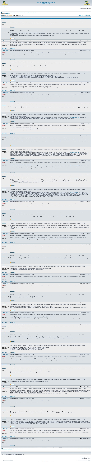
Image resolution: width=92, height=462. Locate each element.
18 (88, 15)
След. (90, 15)
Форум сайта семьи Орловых (46, 3)
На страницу (79, 15)
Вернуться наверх (4, 38)
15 (85, 15)
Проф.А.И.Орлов (7, 13)
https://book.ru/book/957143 (74, 117)
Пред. (82, 15)
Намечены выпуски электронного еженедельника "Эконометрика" (18, 12)
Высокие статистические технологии (46, 2)
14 (84, 15)
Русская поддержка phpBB (46, 461)
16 (86, 15)
